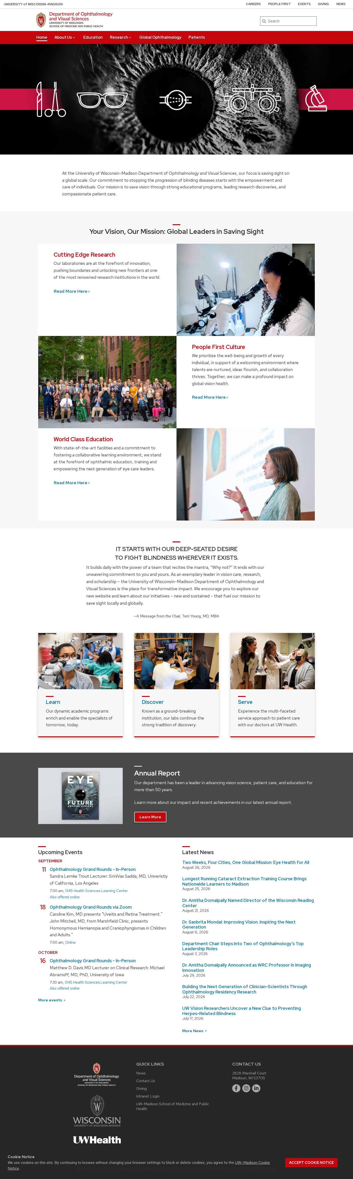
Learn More (150, 816)
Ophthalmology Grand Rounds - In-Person (93, 869)
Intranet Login (147, 1096)
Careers (253, 4)
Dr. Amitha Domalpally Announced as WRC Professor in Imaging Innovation (246, 967)
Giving (323, 4)
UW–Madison (33, 4)
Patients (197, 37)
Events (304, 4)
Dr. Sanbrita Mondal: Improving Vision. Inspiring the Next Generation (239, 924)
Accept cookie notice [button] (311, 1162)
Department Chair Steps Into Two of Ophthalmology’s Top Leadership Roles (243, 946)
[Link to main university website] (97, 1127)
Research (119, 37)
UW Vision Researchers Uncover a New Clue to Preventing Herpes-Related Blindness (241, 1010)
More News (193, 1030)
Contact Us (145, 1080)
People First (279, 4)
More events (50, 1000)
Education (93, 37)
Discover (153, 702)
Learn (53, 702)
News (341, 4)
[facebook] (236, 1088)
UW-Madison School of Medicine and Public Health (172, 1106)
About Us (63, 37)
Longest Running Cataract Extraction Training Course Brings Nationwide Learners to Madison (244, 881)
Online (70, 942)
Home (41, 37)
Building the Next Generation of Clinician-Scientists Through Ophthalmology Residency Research (244, 989)
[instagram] (246, 1088)
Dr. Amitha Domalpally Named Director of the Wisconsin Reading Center (248, 903)
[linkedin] (256, 1088)
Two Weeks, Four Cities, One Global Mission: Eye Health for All (245, 862)
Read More (70, 291)
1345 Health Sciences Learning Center (96, 890)
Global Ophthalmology (160, 37)
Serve (245, 702)
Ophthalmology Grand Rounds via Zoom (91, 907)
